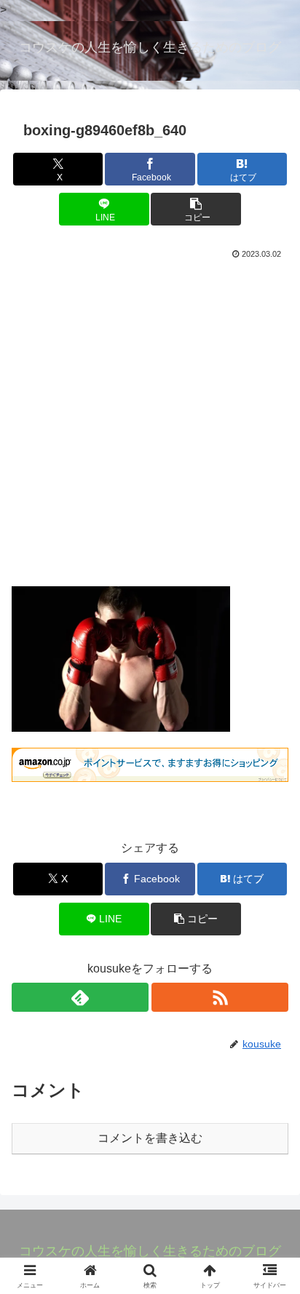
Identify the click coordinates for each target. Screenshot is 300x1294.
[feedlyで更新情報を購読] (80, 997)
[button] (196, 209)
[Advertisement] (150, 420)
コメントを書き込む (150, 1138)
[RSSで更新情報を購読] (219, 997)
